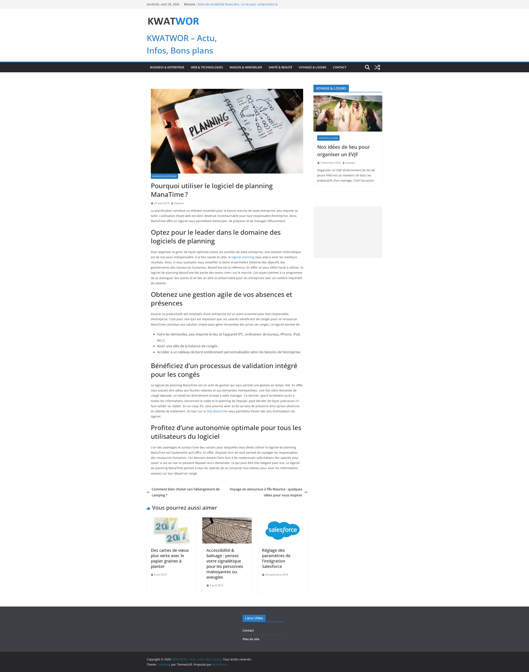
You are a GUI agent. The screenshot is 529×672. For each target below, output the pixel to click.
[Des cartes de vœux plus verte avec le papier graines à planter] (171, 520)
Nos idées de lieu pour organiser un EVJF (343, 150)
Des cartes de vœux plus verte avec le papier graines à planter (170, 558)
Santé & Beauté (280, 67)
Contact (339, 67)
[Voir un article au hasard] (377, 67)
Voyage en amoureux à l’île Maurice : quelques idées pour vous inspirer (266, 492)
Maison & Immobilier (246, 67)
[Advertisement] (347, 232)
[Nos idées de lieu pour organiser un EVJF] (347, 113)
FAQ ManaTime (217, 411)
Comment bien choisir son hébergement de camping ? (186, 492)
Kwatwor (179, 203)
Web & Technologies (207, 67)
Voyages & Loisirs (312, 67)
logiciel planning (242, 257)
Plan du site (251, 639)
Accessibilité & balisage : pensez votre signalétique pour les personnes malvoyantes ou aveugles (224, 563)
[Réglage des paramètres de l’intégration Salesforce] (282, 520)
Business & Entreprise (167, 67)
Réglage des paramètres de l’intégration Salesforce (276, 558)
